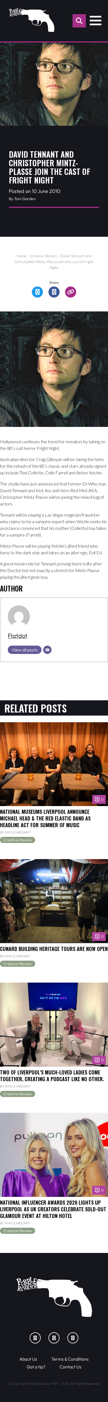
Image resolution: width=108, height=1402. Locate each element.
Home (22, 255)
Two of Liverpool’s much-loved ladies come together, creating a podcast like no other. (52, 1075)
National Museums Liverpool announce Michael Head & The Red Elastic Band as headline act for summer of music (45, 818)
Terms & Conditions (70, 1359)
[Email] (47, 650)
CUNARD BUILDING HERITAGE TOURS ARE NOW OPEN (54, 948)
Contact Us (70, 1367)
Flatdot (17, 636)
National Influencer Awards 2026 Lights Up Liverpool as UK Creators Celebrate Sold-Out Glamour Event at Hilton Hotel (53, 1209)
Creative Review (43, 255)
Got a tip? (36, 1367)
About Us (28, 1359)
